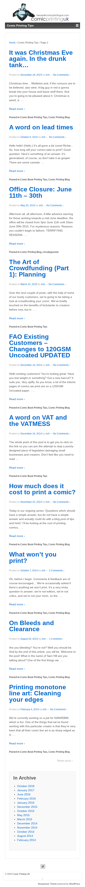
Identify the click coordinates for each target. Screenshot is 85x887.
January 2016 (25, 802)
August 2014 (25, 835)
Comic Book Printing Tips (33, 117)
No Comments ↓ (61, 74)
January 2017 (25, 790)
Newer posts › (65, 760)
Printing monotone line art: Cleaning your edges (37, 693)
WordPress (74, 884)
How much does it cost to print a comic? (42, 489)
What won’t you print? (33, 557)
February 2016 (26, 798)
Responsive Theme (47, 884)
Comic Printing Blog (59, 117)
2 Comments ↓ (56, 570)
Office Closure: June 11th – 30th (40, 192)
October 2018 (25, 786)
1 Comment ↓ (56, 638)
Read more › (17, 108)
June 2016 (23, 794)
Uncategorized (51, 252)
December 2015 (27, 806)
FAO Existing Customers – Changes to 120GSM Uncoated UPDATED (40, 346)
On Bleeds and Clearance (31, 626)
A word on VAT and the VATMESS (38, 420)
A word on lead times (41, 127)
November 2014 (27, 827)
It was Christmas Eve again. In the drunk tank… (41, 59)
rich (48, 74)
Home (12, 42)
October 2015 (25, 811)
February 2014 (26, 840)
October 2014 (25, 831)
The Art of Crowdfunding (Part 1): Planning (39, 268)
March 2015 (24, 819)
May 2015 (23, 815)
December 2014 (27, 823)
